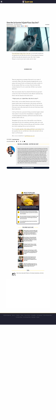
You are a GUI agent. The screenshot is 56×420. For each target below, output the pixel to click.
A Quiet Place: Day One (15, 139)
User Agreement (39, 315)
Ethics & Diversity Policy (47, 315)
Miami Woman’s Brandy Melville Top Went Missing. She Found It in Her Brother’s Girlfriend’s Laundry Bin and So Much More (30, 239)
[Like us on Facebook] (18, 141)
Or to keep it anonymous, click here (37, 273)
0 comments (47, 24)
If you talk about (21, 53)
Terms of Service (27, 315)
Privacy (22, 315)
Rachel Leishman (10, 24)
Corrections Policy (19, 317)
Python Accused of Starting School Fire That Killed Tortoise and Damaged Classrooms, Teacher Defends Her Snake (29, 208)
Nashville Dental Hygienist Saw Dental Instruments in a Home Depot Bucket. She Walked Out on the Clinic (30, 258)
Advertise (18, 315)
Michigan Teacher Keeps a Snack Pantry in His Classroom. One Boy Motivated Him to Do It (30, 245)
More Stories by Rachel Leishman (28, 167)
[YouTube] (24, 141)
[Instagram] (20, 141)
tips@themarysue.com (29, 135)
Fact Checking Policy (26, 317)
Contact (37, 317)
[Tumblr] (22, 141)
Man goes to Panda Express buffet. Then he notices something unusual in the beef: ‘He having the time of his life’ (30, 252)
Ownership (33, 317)
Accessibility (33, 315)
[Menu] (1, 1)
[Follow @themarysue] (16, 141)
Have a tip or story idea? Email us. (23, 273)
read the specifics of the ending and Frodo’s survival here (28, 129)
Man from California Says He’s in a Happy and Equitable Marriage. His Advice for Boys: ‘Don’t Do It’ (30, 265)
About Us (13, 315)
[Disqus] (28, 293)
